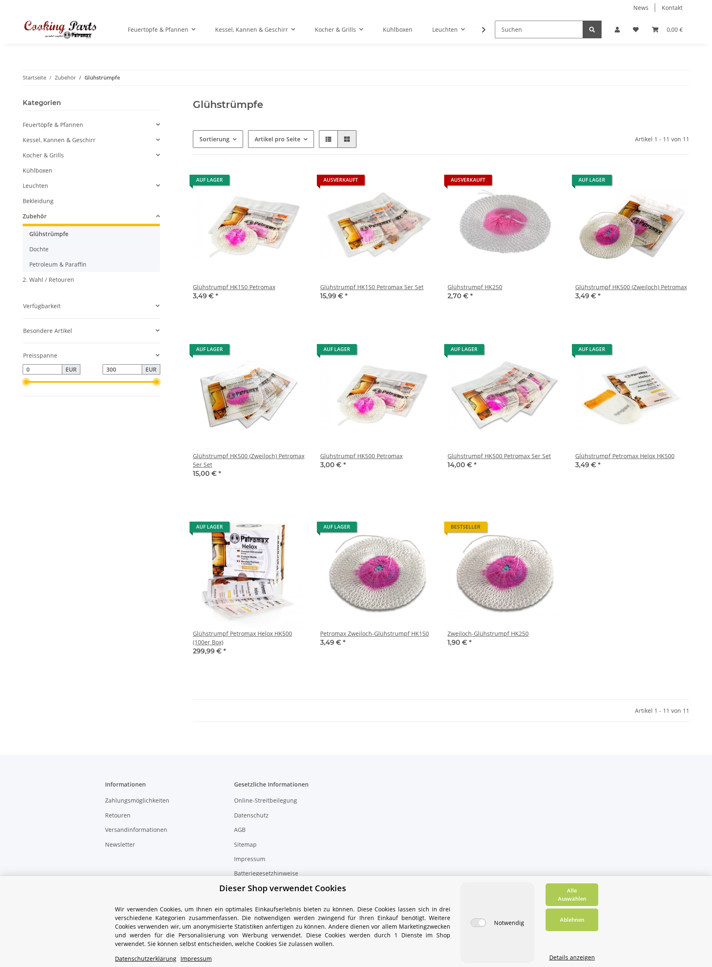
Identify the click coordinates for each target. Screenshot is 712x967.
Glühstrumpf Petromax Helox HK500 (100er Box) (242, 638)
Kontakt (672, 8)
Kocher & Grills (43, 155)
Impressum (249, 859)
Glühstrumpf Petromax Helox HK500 (625, 456)
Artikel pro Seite (277, 139)
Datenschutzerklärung (145, 958)
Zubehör (35, 216)
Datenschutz (251, 815)
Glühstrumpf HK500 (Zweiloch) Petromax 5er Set (248, 460)
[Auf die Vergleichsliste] (271, 182)
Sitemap (245, 844)
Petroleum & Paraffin (58, 264)
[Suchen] (592, 29)
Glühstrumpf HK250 (474, 287)
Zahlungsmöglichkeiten (137, 800)
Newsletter (120, 844)
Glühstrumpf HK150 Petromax (234, 287)
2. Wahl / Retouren (48, 279)
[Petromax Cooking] (60, 29)
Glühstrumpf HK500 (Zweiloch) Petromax (631, 287)
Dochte (39, 249)
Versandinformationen (136, 830)
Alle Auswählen (572, 894)
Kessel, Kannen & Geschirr (59, 140)
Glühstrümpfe (48, 234)
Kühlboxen (37, 170)
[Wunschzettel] (635, 29)
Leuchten (35, 186)
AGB (240, 830)
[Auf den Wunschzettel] (293, 182)
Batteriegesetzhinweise (266, 873)
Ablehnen (572, 919)
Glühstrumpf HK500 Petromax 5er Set (499, 456)
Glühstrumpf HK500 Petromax (361, 456)
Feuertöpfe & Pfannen (53, 125)
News (641, 8)
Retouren (118, 815)
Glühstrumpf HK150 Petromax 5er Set (372, 287)
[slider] (26, 382)
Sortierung (214, 139)
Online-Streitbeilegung (265, 800)
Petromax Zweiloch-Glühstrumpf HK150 (374, 633)
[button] (617, 29)
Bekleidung (38, 201)
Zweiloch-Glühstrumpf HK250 (488, 633)
